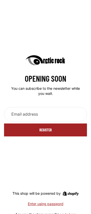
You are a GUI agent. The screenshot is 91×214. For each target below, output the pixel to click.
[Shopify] (71, 193)
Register (45, 130)
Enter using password (45, 204)
